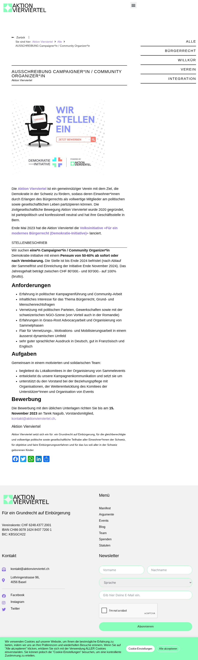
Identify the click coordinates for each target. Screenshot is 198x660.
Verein (188, 69)
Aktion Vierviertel (42, 41)
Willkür (187, 60)
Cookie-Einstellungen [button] (140, 648)
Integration (182, 79)
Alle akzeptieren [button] (168, 648)
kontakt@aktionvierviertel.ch (33, 419)
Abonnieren (145, 626)
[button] (133, 5)
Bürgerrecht (180, 51)
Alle (59, 41)
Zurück (20, 37)
